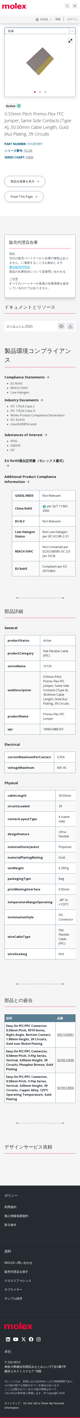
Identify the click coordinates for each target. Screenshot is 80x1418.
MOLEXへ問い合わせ (18, 1263)
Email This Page (22, 197)
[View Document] (61, 326)
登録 (57, 19)
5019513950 (65, 1088)
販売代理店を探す (16, 1272)
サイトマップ (12, 1403)
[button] (70, 40)
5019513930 (65, 1060)
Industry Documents (21, 400)
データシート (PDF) (20, 326)
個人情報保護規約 (16, 1216)
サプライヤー (13, 1289)
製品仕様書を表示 (22, 181)
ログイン (72, 19)
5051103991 (65, 1035)
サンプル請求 (13, 1298)
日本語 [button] (44, 19)
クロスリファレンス (17, 1281)
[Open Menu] (75, 6)
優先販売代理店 (19, 267)
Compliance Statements (24, 377)
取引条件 (10, 1225)
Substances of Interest (23, 435)
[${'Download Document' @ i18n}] (70, 326)
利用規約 (10, 1207)
